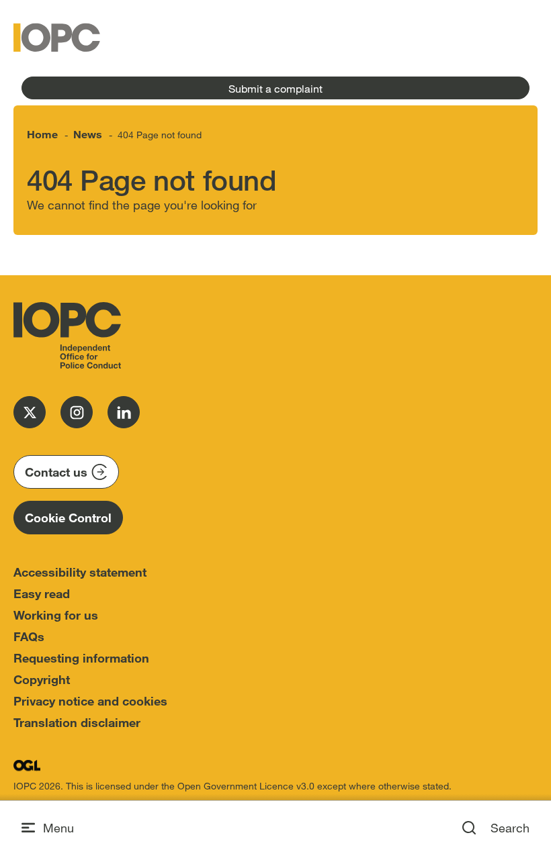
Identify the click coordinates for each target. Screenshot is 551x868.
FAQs (28, 636)
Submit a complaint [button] (275, 88)
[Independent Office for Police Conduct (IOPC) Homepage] (67, 335)
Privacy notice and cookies (90, 700)
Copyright (41, 679)
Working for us (55, 615)
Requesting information (81, 657)
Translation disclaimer (76, 722)
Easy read (41, 593)
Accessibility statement (79, 572)
